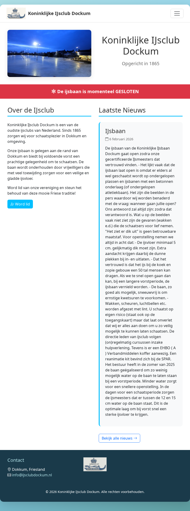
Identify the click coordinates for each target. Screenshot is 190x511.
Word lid (22, 204)
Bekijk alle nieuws (117, 438)
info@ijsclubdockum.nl (32, 474)
